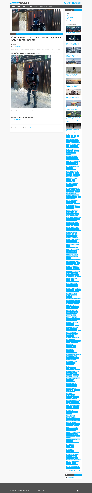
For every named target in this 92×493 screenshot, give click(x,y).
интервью (69, 232)
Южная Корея (69, 468)
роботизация (69, 374)
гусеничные (75, 205)
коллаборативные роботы (72, 247)
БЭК (67, 178)
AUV (78, 136)
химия (68, 454)
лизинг (68, 266)
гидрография (76, 195)
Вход (80, 490)
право (68, 332)
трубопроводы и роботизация (73, 442)
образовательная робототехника (73, 298)
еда (67, 220)
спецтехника (69, 417)
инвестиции (76, 229)
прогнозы (78, 341)
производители (74, 342)
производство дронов (71, 346)
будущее (68, 176)
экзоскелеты (76, 461)
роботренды (74, 376)
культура (68, 261)
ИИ (71, 227)
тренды (78, 439)
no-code (68, 142)
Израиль (68, 227)
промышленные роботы (71, 352)
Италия (72, 239)
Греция (74, 202)
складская (78, 403)
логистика (76, 266)
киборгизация (69, 244)
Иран (76, 234)
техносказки (74, 434)
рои (72, 390)
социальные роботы (71, 415)
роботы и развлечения (71, 383)
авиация (76, 146)
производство (69, 344)
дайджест (69, 207)
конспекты (69, 256)
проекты (68, 342)
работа (75, 356)
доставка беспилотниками (72, 215)
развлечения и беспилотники (73, 357)
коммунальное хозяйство (72, 251)
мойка (68, 278)
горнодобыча (74, 197)
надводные (69, 283)
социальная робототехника (72, 412)
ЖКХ (68, 224)
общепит (77, 300)
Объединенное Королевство (72, 303)
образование (69, 296)
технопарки (69, 434)
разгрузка (69, 361)
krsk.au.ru (16, 113)
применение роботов (71, 341)
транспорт (69, 437)
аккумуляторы (69, 158)
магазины (69, 269)
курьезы (72, 261)
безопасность (69, 168)
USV (70, 144)
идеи (72, 225)
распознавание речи (71, 363)
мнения (76, 274)
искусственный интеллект (72, 235)
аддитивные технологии (71, 156)
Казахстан (77, 239)
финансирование (70, 451)
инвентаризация (70, 229)
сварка (68, 398)
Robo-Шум (19, 33)
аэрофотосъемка (75, 166)
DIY (75, 137)
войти (30, 127)
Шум (27, 6)
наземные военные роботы (72, 285)
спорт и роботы (77, 419)
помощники (69, 327)
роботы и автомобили (75, 378)
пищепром (69, 317)
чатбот (76, 457)
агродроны (69, 154)
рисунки (72, 371)
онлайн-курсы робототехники (73, 307)
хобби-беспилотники (74, 454)
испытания (69, 237)
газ (67, 191)
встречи (68, 190)
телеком (68, 427)
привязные (75, 334)
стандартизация (76, 420)
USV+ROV (74, 144)
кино (74, 244)
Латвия (78, 263)
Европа (77, 219)
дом (76, 212)
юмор (74, 468)
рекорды (68, 371)
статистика (69, 422)
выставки (78, 190)
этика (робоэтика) (74, 466)
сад (74, 391)
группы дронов (77, 203)
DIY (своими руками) (17, 46)
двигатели (77, 207)
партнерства (69, 313)
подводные (69, 319)
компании (69, 252)
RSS (72, 470)
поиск (76, 322)
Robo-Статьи (69, 18)
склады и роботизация (75, 405)
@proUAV (68, 3)
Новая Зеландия (70, 291)
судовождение (76, 424)
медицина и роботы (76, 271)
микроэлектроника (70, 274)
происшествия (70, 349)
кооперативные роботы (71, 259)
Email (74, 470)
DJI (76, 139)
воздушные (76, 188)
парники (76, 312)
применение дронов (71, 339)
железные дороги (72, 220)
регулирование (70, 366)
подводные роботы (76, 319)
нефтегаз (68, 290)
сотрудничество (75, 408)
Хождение (74, 456)
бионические (69, 174)
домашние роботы (70, 213)
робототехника (76, 374)
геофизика (77, 191)
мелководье (69, 273)
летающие (76, 264)
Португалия (74, 327)
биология (75, 171)
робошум (68, 390)
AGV (67, 136)
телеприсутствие (74, 427)
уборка (68, 444)
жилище (76, 222)
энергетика (75, 464)
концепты (69, 258)
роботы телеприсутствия (72, 386)
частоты (72, 457)
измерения (76, 225)
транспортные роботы (71, 439)
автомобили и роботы (71, 149)
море (71, 278)
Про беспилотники (77, 3)
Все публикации (70, 15)
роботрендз (69, 376)
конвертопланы (70, 254)
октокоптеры (73, 305)
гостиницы (75, 200)
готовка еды (69, 202)
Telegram (78, 470)
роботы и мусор (70, 380)
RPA (67, 144)
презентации (72, 332)
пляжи (73, 317)
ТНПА (73, 435)
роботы (68, 378)
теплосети (69, 430)
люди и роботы (76, 268)
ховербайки (69, 456)
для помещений (70, 208)
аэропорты (75, 164)
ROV (78, 142)
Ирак (73, 234)
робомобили (69, 373)
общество (77, 302)
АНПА (68, 161)
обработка (74, 295)
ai (69, 136)
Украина (72, 444)
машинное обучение (76, 269)
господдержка (69, 200)
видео (73, 180)
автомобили (76, 147)
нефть (72, 290)
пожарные (74, 320)
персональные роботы (71, 315)
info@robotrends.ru (23, 490)
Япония (78, 468)
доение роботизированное (72, 210)
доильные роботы (70, 212)
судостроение (69, 425)
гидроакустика (69, 195)
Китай (77, 244)
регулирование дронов (71, 368)
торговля (77, 435)
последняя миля (73, 329)
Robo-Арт (69, 22)
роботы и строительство (72, 385)
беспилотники (69, 171)
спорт (74, 417)
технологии (77, 432)
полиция (76, 325)
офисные (75, 308)
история (68, 239)
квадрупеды (72, 242)
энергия (68, 466)
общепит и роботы (70, 302)
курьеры (77, 261)
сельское (68, 400)
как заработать (70, 241)
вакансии (71, 178)
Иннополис (72, 230)
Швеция (68, 461)
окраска (68, 305)
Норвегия (76, 291)
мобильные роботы (71, 276)
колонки (68, 249)
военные (74, 185)
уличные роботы (70, 446)
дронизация (77, 217)
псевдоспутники (70, 356)
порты (68, 329)
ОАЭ (75, 293)
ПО (76, 317)
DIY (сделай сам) (17, 119)
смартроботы (69, 407)
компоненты (74, 252)
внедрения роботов (71, 181)
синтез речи (72, 403)
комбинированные (74, 249)
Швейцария (77, 459)
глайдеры (69, 197)
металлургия (75, 273)
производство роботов (71, 347)
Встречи (50, 6)
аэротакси (69, 166)
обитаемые (69, 295)
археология (69, 163)
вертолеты (69, 180)
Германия (69, 193)
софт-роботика (70, 410)
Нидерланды (77, 290)
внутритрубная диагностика (72, 183)
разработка (74, 361)
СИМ (68, 403)
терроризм (69, 432)
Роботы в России (43, 6)
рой (74, 390)
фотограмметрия (70, 452)
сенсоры (68, 402)
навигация (76, 281)
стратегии (74, 422)
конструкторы (74, 256)
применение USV (70, 335)
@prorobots (69, 2)
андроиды (69, 159)
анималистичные (75, 159)
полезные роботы (70, 325)
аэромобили (69, 164)
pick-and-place (74, 142)
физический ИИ (70, 449)
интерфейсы (74, 232)
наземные (74, 283)
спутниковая (69, 420)
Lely (78, 141)
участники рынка (70, 447)
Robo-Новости (70, 17)
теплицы (76, 429)
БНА (74, 174)
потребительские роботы (72, 330)
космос (78, 259)
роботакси (75, 373)
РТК (67, 391)
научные (75, 286)
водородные (69, 185)
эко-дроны (69, 463)
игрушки (68, 225)
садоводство (69, 393)
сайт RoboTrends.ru (71, 395)
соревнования (76, 407)
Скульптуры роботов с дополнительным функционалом (26, 120)
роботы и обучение (71, 381)
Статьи (23, 6)
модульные (78, 276)
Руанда (70, 391)
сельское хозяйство (75, 400)
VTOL (68, 146)
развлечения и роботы (71, 359)
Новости (18, 6)
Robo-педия (36, 6)
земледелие (76, 224)
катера (68, 242)
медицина (69, 271)
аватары (71, 146)
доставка (77, 213)
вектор (75, 178)
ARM (75, 136)
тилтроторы (69, 435)
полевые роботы (70, 324)
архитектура (74, 163)
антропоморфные (73, 161)
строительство (70, 424)
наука (71, 286)
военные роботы (70, 188)
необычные (76, 288)
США (74, 425)
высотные (73, 190)
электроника (69, 464)
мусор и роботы (70, 281)
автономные (76, 151)
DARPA (71, 137)
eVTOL (68, 141)
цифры (68, 457)
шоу (72, 461)
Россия (77, 390)
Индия (68, 230)
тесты (73, 432)
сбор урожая (69, 396)
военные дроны (70, 186)
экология (74, 463)
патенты (74, 313)
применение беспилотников (72, 337)
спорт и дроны (70, 419)
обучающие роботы (71, 300)
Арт (31, 6)
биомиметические (70, 173)
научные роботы (70, 288)
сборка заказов (76, 396)
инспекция (78, 230)
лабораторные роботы (71, 263)
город (79, 197)
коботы (68, 246)
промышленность (70, 351)
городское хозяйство (71, 198)
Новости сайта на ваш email (34, 490)
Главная (13, 6)
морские (68, 280)
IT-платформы (73, 141)
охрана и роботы (70, 312)
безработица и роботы (71, 169)
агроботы (73, 152)
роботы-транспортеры (71, 388)
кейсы (77, 242)
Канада (75, 241)
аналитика (75, 158)
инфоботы (69, 234)
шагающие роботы (70, 459)
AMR (72, 136)
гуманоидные (69, 205)
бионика (76, 173)
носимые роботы (70, 293)
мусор (72, 280)
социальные (69, 413)
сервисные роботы (75, 402)
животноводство (70, 222)
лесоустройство (70, 264)
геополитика (71, 191)
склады (68, 405)
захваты (71, 224)
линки (71, 266)
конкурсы (76, 254)
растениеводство (70, 364)
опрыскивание (70, 308)
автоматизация (70, 147)
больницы (78, 174)
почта (79, 330)
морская (75, 278)
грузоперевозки (70, 203)
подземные (69, 320)
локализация (69, 268)
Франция (76, 452)
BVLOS (68, 137)
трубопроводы (70, 441)
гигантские (74, 193)
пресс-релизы (69, 334)
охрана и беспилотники (71, 310)
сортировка (69, 408)
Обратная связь (71, 477)
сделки (75, 398)
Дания (73, 207)
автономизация (70, 151)
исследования (75, 237)
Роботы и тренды (77, 2)
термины (73, 430)
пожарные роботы (70, 322)
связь (71, 398)
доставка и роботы (70, 217)
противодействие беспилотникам (73, 354)
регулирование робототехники (73, 369)
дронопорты (69, 219)
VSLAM (78, 144)
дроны (74, 219)
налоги (68, 286)
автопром (69, 152)
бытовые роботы (74, 176)
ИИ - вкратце (76, 227)
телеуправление (70, 429)
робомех (77, 371)
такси (77, 425)
